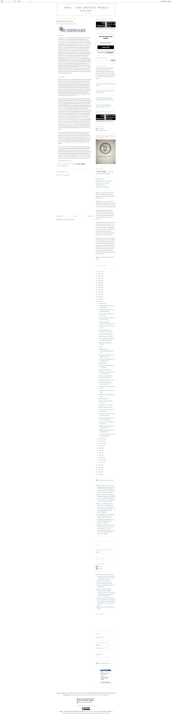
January (101, 462)
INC (78, 142)
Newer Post (59, 216)
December (101, 303)
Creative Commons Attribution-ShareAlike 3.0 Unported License (86, 713)
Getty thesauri (75, 95)
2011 (99, 469)
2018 (99, 292)
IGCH (77, 100)
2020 (99, 287)
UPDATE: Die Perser (101, 185)
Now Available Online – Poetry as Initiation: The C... (107, 318)
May (100, 452)
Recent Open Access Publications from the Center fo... (107, 414)
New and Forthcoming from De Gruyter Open (106, 410)
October (101, 441)
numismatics (64, 165)
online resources (81, 693)
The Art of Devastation (86, 45)
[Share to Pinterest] (84, 164)
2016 (99, 297)
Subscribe (106, 47)
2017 (99, 294)
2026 (99, 273)
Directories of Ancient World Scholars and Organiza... (106, 376)
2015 (99, 299)
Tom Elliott (99, 568)
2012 (99, 467)
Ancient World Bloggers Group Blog (106, 204)
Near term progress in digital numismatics (66, 24)
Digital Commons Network (105, 407)
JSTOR (81, 156)
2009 (99, 474)
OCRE (71, 55)
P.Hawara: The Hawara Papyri (106, 334)
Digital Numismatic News (105, 369)
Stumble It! (98, 654)
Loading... (98, 544)
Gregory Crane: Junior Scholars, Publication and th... (106, 356)
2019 (99, 290)
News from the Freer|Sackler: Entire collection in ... (106, 383)
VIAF (68, 95)
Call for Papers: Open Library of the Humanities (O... (106, 310)
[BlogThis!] (79, 164)
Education (103, 677)
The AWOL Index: (100, 68)
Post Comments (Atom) (68, 219)
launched (86, 44)
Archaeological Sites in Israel (106, 336)
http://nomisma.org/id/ (62, 108)
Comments (100, 648)
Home (75, 216)
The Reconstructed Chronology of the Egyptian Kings (107, 435)
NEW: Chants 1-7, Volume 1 (102, 183)
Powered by (101, 52)
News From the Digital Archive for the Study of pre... (107, 360)
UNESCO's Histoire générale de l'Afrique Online (106, 431)
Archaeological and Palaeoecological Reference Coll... (106, 350)
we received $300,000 (84, 66)
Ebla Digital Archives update (106, 405)
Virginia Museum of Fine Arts (63, 119)
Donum (65, 156)
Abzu (109, 238)
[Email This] (77, 164)
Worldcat (78, 156)
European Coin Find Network (67, 124)
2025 (99, 276)
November (101, 439)
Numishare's (68, 41)
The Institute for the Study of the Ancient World (90, 695)
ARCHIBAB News (103, 363)
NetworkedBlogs (104, 670)
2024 (99, 278)
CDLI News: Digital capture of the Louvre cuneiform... (107, 372)
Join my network (105, 681)
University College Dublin (76, 119)
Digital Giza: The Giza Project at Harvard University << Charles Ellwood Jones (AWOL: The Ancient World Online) (105, 584)
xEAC (67, 55)
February (101, 459)
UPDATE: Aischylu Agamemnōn (104, 181)
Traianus (101, 347)
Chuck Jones (67, 163)
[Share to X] (81, 164)
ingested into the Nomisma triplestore (72, 58)
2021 (99, 285)
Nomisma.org (66, 39)
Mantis (82, 44)
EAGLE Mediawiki (103, 398)
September (102, 443)
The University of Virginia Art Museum (83, 118)
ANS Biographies (77, 53)
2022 (99, 283)
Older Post (90, 216)
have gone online (73, 48)
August (101, 445)
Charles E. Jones (110, 192)
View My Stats (99, 637)
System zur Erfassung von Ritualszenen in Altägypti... (106, 331)
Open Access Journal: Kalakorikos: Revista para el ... (107, 322)
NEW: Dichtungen (100, 179)
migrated (79, 41)
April (100, 455)
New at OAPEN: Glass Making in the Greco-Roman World (107, 339)
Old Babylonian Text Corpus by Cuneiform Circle (106, 426)
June (100, 450)
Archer (78, 52)
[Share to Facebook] (82, 164)
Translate (107, 173)
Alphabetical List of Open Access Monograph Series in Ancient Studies (105, 98)
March (101, 457)
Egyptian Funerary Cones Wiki (106, 380)
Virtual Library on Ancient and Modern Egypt (106, 306)
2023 (99, 280)
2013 (99, 465)
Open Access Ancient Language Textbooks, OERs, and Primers (103, 105)
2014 (99, 301)
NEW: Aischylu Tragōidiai (102, 187)
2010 (99, 472)
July (100, 448)
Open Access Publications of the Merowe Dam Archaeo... (106, 418)
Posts (99, 645)
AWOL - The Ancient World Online (86, 9)
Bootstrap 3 (67, 44)
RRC (74, 100)
